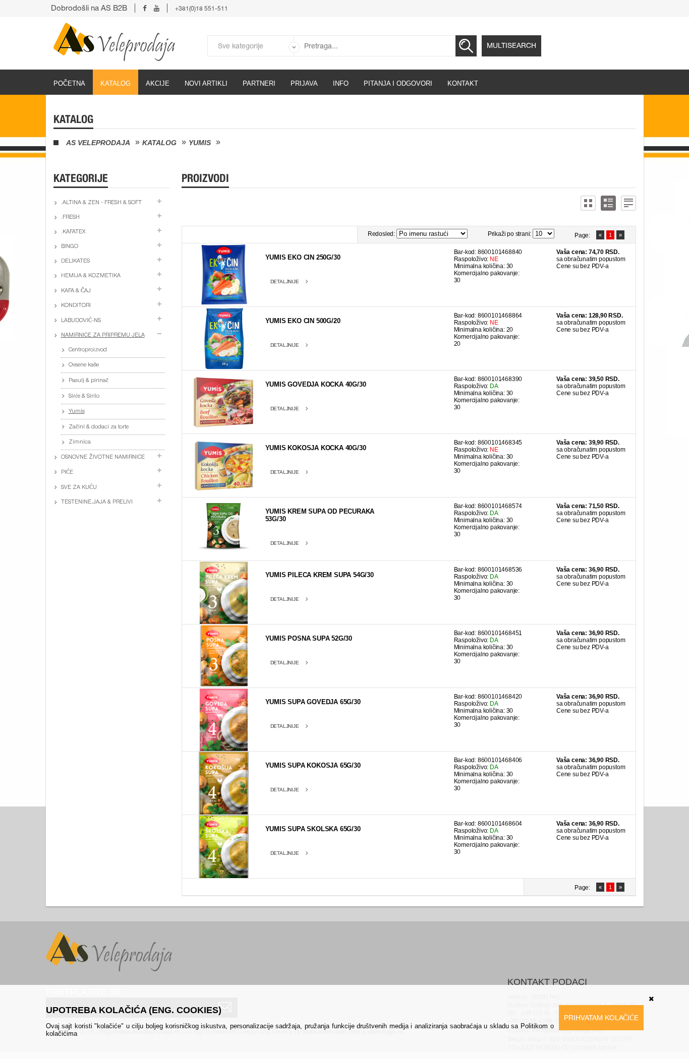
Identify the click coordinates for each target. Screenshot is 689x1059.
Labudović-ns (81, 321)
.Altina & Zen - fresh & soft (101, 203)
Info (341, 83)
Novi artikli (206, 83)
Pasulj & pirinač (88, 381)
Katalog (115, 83)
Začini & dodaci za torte (99, 427)
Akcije (157, 83)
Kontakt (462, 83)
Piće (67, 472)
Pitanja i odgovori (398, 83)
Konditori (76, 305)
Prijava (304, 83)
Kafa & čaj (76, 291)
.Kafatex (73, 232)
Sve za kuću (79, 487)
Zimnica (80, 442)
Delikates (75, 261)
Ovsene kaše (84, 365)
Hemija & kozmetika (91, 276)
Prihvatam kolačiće (601, 1018)
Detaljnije (284, 281)
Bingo (69, 247)
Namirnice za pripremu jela (103, 335)
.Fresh (70, 217)
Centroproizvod (88, 350)
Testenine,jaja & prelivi (97, 502)
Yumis (200, 143)
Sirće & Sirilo (84, 396)
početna (69, 83)
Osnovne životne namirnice (103, 457)
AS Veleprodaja (98, 143)
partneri (259, 83)
